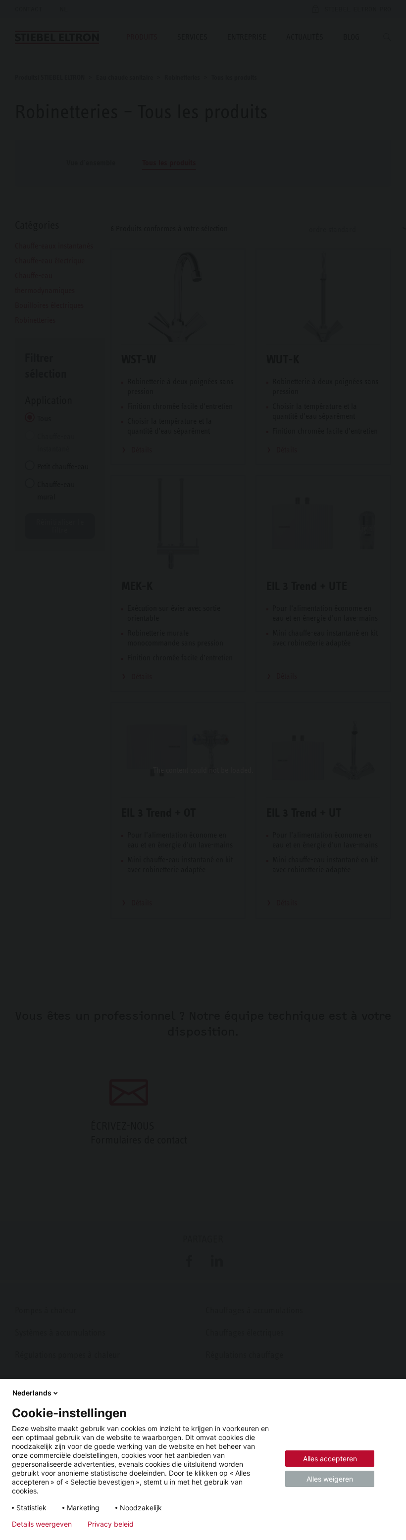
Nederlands (31, 1393)
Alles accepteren (330, 1458)
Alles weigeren (329, 1479)
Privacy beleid (111, 1524)
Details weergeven (42, 1524)
